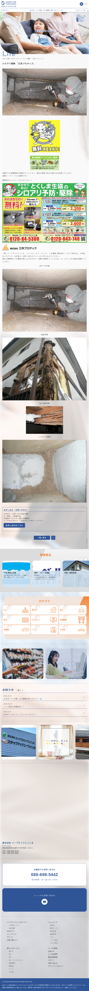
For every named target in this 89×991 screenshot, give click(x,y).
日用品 (52, 925)
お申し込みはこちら (14, 525)
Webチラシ (11, 931)
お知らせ (51, 951)
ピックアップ (11, 934)
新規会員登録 (52, 957)
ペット (34, 629)
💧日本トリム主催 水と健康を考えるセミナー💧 (70, 10)
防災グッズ (54, 928)
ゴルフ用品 (54, 943)
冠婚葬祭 (63, 620)
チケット (10, 937)
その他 (62, 629)
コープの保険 (52, 948)
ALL (5, 610)
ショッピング (52, 922)
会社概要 (12, 928)
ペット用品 (54, 940)
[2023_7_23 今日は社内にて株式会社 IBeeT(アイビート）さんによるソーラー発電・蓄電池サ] (40, 742)
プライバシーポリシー (56, 966)
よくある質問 (52, 954)
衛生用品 (53, 931)
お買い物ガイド (12, 940)
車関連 (6, 629)
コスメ (52, 937)
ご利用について (14, 925)
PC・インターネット (16, 960)
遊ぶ (61, 610)
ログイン (51, 960)
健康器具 (53, 934)
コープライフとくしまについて (17, 922)
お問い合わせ (52, 963)
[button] (85, 559)
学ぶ (5, 620)
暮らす (34, 610)
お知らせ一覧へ (81, 10)
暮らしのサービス (13, 948)
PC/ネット (36, 620)
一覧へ (18, 690)
